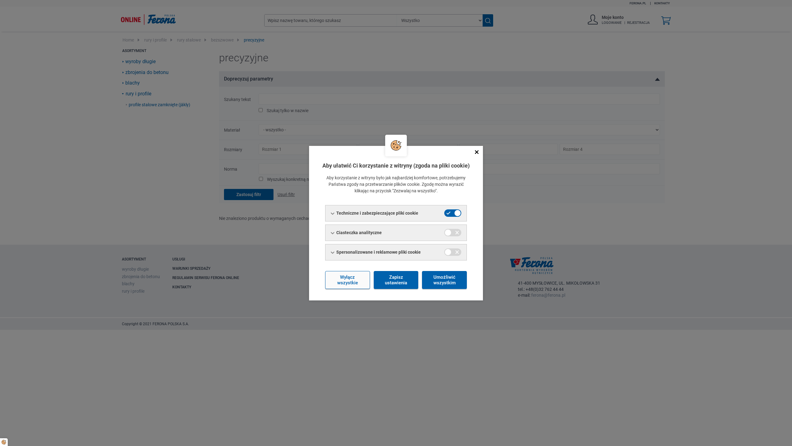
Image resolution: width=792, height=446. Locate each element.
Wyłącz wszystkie (347, 280)
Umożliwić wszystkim (444, 280)
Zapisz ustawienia (396, 280)
